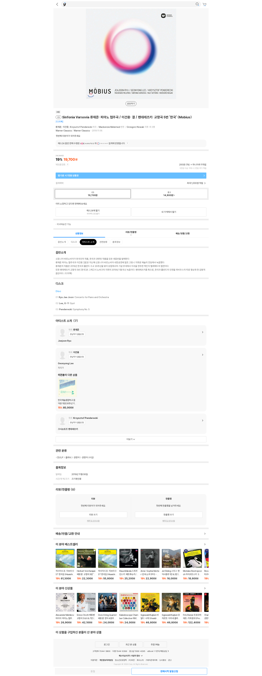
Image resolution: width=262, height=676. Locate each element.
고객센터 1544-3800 (101, 651)
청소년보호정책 (121, 660)
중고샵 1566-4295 (137, 651)
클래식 (68, 457)
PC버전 (132, 660)
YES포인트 (61, 164)
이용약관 (94, 660)
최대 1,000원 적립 (195, 183)
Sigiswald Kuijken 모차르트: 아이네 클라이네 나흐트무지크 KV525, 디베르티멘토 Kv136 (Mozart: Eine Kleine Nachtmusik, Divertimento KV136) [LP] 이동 (171, 608)
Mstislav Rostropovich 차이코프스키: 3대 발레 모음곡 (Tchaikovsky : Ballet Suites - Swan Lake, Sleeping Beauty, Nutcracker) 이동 (192, 564)
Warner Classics (64, 130)
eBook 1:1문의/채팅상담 (157, 651)
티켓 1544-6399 (120, 651)
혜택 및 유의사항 (93, 521)
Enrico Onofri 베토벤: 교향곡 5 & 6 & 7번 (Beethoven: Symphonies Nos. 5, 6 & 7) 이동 (86, 608)
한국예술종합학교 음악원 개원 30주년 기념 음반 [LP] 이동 (67, 393)
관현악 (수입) (88, 457)
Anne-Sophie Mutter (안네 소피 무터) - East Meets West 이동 (150, 564)
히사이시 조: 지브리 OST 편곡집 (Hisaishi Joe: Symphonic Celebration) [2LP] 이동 (107, 564)
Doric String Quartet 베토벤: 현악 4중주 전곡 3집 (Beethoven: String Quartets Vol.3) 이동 (107, 608)
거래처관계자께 (151, 660)
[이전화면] (57, 4)
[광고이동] (197, 4)
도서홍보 (162, 660)
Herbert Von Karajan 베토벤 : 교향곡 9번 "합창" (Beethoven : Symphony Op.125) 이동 (86, 564)
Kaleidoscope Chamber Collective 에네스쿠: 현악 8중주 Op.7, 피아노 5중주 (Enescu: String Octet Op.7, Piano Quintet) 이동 (128, 608)
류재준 (59, 126)
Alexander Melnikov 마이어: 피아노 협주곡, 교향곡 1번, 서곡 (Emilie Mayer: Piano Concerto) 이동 (65, 608)
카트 (205, 5)
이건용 (66, 126)
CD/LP (60, 457)
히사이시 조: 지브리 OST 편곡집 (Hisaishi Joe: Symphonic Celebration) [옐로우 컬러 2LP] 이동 (65, 564)
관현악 (77, 457)
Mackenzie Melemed (109, 126)
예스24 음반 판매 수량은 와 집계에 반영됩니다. (91, 143)
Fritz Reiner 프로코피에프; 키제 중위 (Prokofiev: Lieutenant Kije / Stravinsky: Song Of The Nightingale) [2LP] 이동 (192, 608)
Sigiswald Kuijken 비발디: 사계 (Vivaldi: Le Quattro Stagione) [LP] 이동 (150, 608)
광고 (169, 660)
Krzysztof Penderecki (81, 126)
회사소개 (140, 660)
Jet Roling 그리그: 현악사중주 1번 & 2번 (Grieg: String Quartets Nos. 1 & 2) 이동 (171, 564)
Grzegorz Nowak (135, 126)
